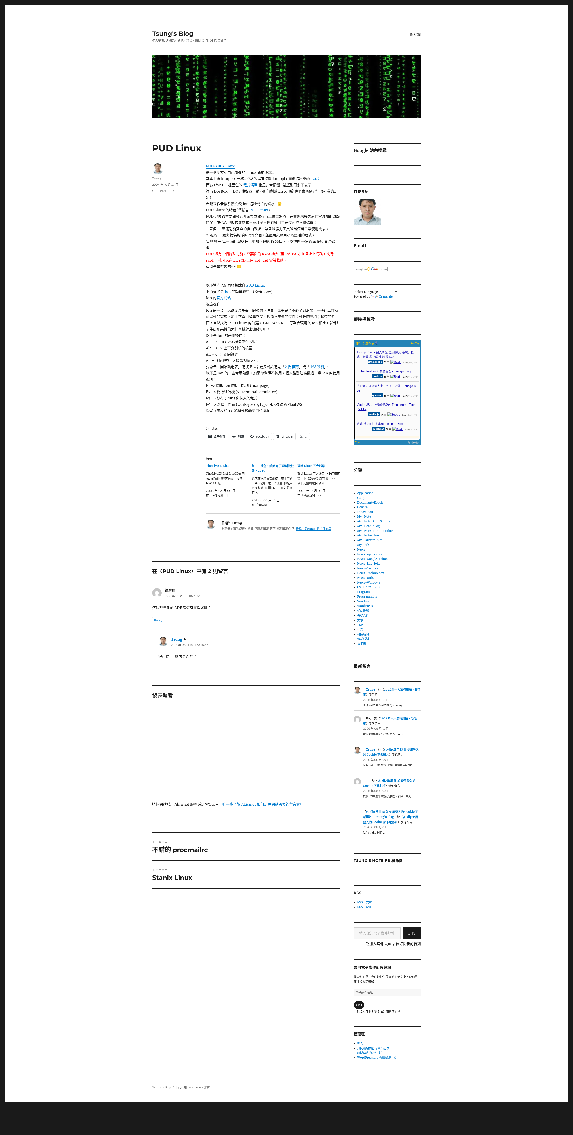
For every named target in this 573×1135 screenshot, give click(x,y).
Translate (386, 296)
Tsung (156, 178)
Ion (228, 291)
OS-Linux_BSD (163, 191)
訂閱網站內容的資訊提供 (373, 1048)
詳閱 (316, 178)
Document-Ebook (370, 502)
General (362, 507)
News (361, 549)
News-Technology (370, 573)
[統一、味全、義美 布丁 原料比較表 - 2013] (275, 485)
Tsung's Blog (173, 33)
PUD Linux (259, 210)
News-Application (370, 554)
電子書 (361, 644)
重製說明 (317, 367)
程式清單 (250, 185)
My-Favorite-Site (369, 540)
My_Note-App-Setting (373, 521)
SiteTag (415, 343)
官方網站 (223, 298)
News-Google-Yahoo (372, 559)
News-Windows (368, 582)
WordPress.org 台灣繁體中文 (377, 1058)
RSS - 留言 (364, 907)
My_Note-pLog (368, 526)
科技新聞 (363, 634)
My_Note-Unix (368, 535)
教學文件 (363, 615)
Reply (158, 620)
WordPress (365, 606)
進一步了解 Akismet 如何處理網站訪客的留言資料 (263, 804)
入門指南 (291, 367)
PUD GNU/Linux (220, 166)
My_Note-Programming (375, 531)
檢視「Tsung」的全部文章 (313, 528)
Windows (364, 601)
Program (363, 592)
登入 (360, 1043)
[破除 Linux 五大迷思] (320, 480)
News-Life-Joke (368, 564)
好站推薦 (363, 611)
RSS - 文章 (364, 902)
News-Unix (365, 578)
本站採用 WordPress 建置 (192, 1087)
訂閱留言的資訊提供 (370, 1053)
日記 (360, 625)
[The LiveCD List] (229, 480)
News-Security (367, 568)
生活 (360, 629)
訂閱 (411, 933)
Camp (361, 498)
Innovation (365, 512)
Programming (367, 597)
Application (365, 493)
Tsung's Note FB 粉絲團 (378, 860)
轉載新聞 (363, 639)
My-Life (363, 545)
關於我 (415, 35)
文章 (360, 620)
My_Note (364, 517)
